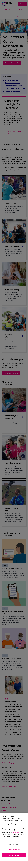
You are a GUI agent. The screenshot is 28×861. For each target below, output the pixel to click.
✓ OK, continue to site (14, 855)
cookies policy (16, 832)
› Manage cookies (14, 844)
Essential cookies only (14, 849)
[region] (14, 837)
